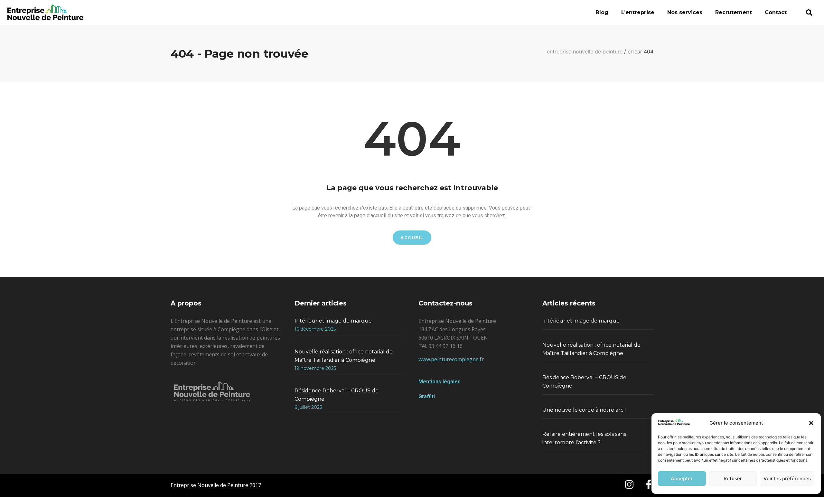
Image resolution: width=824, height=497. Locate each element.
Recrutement (733, 12)
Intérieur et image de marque (333, 321)
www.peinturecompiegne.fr (451, 359)
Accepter (682, 478)
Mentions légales (439, 382)
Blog (601, 12)
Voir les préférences (787, 478)
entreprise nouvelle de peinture (585, 51)
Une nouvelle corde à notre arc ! (584, 410)
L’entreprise (637, 12)
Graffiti (426, 396)
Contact (776, 12)
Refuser (733, 478)
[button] (811, 423)
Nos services (684, 12)
